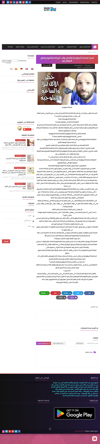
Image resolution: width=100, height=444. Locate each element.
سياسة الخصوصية (84, 2)
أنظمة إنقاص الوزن (84, 46)
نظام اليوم (61, 46)
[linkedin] (14, 2)
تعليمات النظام (92, 52)
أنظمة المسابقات (72, 46)
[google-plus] (13, 431)
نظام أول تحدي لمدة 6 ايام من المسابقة (16, 159)
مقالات (78, 67)
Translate (8, 62)
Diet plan (10, 46)
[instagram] (17, 2)
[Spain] (15, 69)
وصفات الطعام (20, 46)
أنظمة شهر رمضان (32, 46)
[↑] (50, 428)
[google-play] (20, 2)
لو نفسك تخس (79, 431)
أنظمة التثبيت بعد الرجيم (48, 46)
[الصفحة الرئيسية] (95, 46)
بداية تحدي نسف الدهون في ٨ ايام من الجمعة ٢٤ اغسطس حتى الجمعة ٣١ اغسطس (14, 172)
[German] (20, 69)
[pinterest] (11, 2)
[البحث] (3, 2)
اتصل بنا (58, 2)
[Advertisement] (50, 27)
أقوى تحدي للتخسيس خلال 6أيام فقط (15, 187)
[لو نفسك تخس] (50, 9)
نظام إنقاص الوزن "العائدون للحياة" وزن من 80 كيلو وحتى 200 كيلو (15, 143)
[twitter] (26, 2)
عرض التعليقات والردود (43, 343)
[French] (26, 69)
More (11, 69)
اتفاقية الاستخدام (73, 2)
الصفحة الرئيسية (88, 67)
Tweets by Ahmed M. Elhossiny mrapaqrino (36, 382)
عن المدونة (94, 2)
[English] (31, 69)
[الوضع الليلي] (94, 438)
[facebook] (29, 2)
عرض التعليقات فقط (58, 343)
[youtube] (23, 2)
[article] (52, 317)
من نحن (65, 2)
